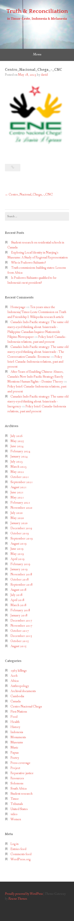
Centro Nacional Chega (26, 706)
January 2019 (19, 569)
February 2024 (20, 451)
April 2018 (17, 600)
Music (14, 747)
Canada (15, 701)
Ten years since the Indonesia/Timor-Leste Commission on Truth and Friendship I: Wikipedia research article (36, 312)
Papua (14, 753)
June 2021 (16, 492)
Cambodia (17, 696)
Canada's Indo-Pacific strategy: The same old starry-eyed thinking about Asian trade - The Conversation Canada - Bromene (37, 352)
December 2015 (21, 636)
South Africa (18, 788)
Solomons (16, 783)
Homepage (17, 307)
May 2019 (17, 554)
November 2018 (21, 574)
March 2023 (18, 467)
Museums (16, 742)
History (15, 727)
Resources (17, 778)
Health (15, 722)
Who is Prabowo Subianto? (28, 263)
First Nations (18, 712)
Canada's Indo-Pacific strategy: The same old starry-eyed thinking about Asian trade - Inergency (37, 401)
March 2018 (18, 605)
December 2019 (21, 528)
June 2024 (16, 446)
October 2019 (19, 533)
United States (19, 809)
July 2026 (16, 436)
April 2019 (17, 559)
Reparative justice (22, 773)
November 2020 (21, 508)
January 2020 (19, 523)
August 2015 (18, 646)
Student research (21, 794)
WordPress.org (20, 859)
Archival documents (23, 691)
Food (13, 717)
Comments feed (20, 854)
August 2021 (18, 487)
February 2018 (20, 610)
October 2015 (19, 641)
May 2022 (17, 472)
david (44, 75)
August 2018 (18, 590)
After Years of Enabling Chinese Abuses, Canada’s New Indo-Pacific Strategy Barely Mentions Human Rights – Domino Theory (35, 377)
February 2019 (20, 564)
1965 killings (18, 670)
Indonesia (16, 732)
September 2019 (21, 538)
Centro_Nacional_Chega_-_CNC (31, 194)
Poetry (14, 758)
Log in (14, 844)
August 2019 (18, 544)
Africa (14, 681)
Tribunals (16, 804)
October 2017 (19, 631)
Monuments (18, 737)
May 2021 (17, 497)
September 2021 (21, 482)
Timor (14, 799)
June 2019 (16, 549)
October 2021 (19, 477)
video (13, 814)
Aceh (13, 676)
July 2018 (16, 595)
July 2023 (16, 461)
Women (15, 819)
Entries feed (18, 849)
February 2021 (20, 502)
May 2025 (17, 441)
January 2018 (19, 615)
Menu (37, 54)
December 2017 (21, 620)
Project (15, 768)
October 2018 (19, 579)
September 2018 (21, 585)
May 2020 (17, 518)
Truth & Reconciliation (37, 11)
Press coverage (20, 763)
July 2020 (16, 513)
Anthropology (19, 686)
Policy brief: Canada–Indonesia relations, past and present (35, 362)
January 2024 (19, 456)
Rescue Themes (17, 899)
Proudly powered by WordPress (24, 894)
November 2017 (21, 626)
